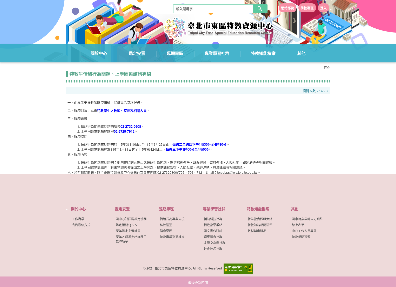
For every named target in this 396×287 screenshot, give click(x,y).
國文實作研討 (213, 230)
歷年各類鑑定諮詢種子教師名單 (131, 238)
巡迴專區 (175, 53)
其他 (301, 53)
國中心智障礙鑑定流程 (131, 219)
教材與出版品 (257, 230)
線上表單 (298, 225)
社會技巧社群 (213, 248)
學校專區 (307, 7)
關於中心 (99, 53)
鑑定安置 (137, 53)
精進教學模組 (213, 225)
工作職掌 (78, 219)
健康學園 (166, 230)
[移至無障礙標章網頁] (238, 268)
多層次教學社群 (214, 242)
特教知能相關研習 (260, 225)
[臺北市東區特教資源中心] (214, 29)
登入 (323, 7)
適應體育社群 (213, 236)
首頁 (327, 67)
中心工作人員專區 (304, 230)
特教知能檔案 (263, 53)
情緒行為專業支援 (172, 219)
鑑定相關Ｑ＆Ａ (126, 225)
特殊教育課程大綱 (260, 219)
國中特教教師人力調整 (307, 219)
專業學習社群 (217, 53)
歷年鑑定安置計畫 (128, 230)
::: (331, 8)
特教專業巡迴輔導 (172, 236)
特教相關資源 (301, 236)
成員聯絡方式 (81, 225)
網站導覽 (287, 7)
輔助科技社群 (213, 219)
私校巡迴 (166, 225)
